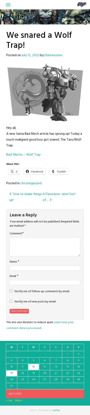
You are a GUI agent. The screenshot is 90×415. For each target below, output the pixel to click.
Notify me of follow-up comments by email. (42, 291)
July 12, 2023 (30, 55)
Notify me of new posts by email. (35, 302)
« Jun (9, 400)
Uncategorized (31, 183)
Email (13, 276)
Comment (16, 234)
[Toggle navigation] (8, 5)
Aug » (19, 400)
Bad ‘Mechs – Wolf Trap (23, 154)
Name (13, 262)
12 (33, 367)
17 (11, 373)
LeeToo (56, 410)
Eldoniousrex (53, 55)
